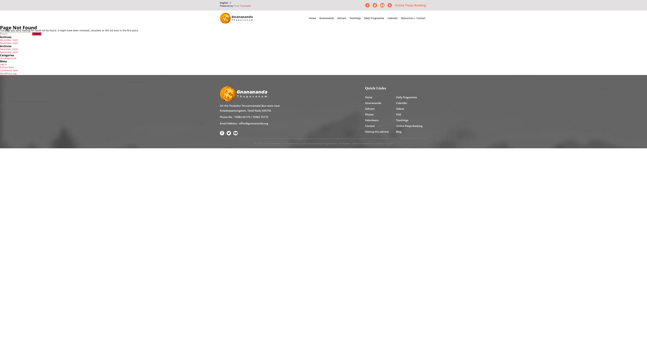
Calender (393, 18)
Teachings (355, 18)
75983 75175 (260, 117)
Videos (400, 108)
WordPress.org (8, 73)
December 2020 (9, 40)
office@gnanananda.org (253, 123)
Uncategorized (8, 58)
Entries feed (7, 67)
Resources (407, 18)
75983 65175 (242, 117)
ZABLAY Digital (384, 143)
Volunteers (371, 120)
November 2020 (9, 43)
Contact (420, 18)
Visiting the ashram (377, 131)
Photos (369, 114)
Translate (245, 5)
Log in (3, 64)
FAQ (398, 114)
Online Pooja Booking (410, 5)
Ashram (341, 18)
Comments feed (9, 70)
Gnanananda (326, 18)
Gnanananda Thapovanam (322, 143)
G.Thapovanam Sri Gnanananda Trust (284, 143)
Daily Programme (374, 18)
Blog (398, 131)
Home (312, 18)
